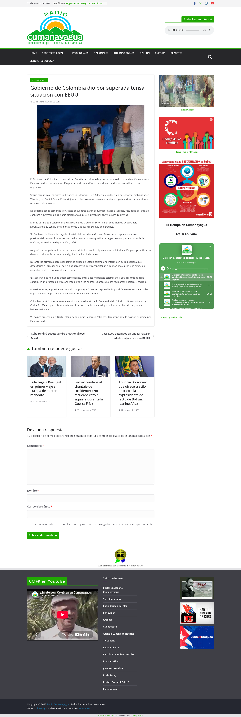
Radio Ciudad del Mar (115, 605)
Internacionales (123, 53)
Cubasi (59, 101)
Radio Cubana (111, 647)
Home (33, 53)
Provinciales (80, 53)
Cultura (160, 53)
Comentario (35, 446)
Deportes (176, 53)
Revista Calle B (187, 109)
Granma (107, 619)
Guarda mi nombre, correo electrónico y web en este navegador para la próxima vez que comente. (92, 524)
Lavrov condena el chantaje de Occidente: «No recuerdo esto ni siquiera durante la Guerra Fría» (88, 393)
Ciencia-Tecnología (42, 60)
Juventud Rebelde (113, 668)
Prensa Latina (111, 661)
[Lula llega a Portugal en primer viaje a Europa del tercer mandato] (46, 358)
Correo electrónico (39, 506)
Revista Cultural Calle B (116, 682)
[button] (65, 53)
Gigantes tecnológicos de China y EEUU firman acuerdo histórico (84, 5)
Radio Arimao (110, 689)
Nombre (33, 490)
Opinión (145, 53)
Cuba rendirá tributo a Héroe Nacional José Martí (58, 336)
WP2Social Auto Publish (108, 715)
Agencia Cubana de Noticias (118, 633)
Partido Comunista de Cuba (118, 654)
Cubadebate (110, 626)
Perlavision (109, 612)
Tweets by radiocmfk (170, 317)
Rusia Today (110, 675)
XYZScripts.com (136, 715)
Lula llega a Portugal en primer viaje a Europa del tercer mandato (45, 388)
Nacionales (101, 53)
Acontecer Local (52, 53)
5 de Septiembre (112, 599)
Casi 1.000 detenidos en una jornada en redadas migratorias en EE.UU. (126, 336)
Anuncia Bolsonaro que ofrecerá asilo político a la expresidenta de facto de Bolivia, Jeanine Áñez (133, 393)
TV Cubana (109, 640)
